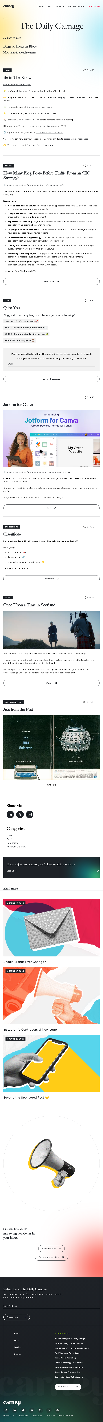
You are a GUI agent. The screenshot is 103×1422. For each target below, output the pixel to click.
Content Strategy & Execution (68, 1363)
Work (50, 6)
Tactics (10, 839)
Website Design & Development (69, 1343)
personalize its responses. (76, 139)
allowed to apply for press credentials (67, 97)
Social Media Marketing (65, 1358)
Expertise (60, 6)
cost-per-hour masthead (38, 113)
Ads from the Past (16, 846)
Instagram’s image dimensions (42, 126)
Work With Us (94, 6)
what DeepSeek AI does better (28, 91)
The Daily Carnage (76, 6)
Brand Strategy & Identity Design (70, 1339)
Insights (17, 1347)
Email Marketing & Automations (69, 1367)
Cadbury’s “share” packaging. (40, 145)
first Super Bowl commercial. (49, 132)
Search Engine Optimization (67, 1372)
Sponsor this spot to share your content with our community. (35, 185)
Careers (17, 1354)
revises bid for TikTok (29, 119)
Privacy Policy (23, 1416)
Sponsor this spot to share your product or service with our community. (40, 472)
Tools (9, 835)
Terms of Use (37, 1416)
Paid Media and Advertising (67, 1353)
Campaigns (12, 842)
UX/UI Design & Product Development (72, 1348)
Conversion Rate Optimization (69, 1377)
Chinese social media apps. (39, 107)
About (42, 6)
